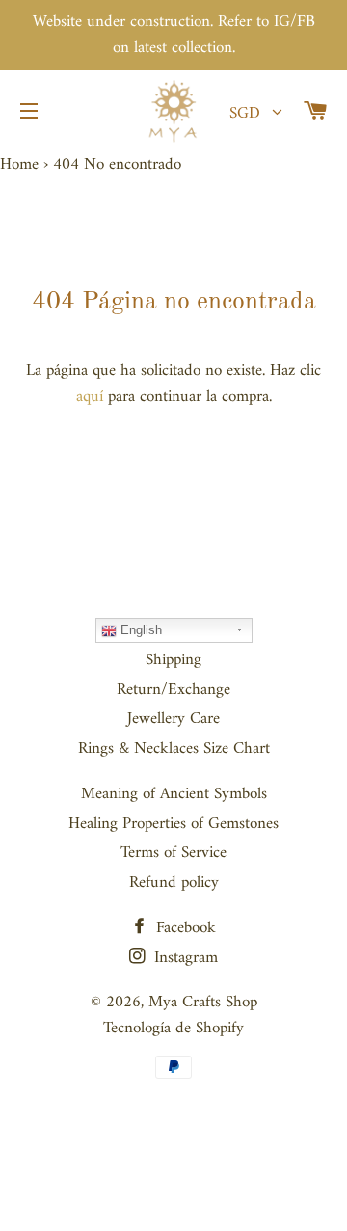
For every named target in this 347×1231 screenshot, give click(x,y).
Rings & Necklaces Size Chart (174, 749)
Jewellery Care (173, 719)
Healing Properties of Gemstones (173, 824)
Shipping (173, 660)
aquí (89, 397)
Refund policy (174, 883)
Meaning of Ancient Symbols (174, 794)
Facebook (183, 928)
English (139, 630)
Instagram (183, 958)
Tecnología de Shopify (173, 1028)
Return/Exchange (173, 690)
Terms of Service (173, 853)
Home (19, 164)
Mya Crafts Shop (202, 1002)
